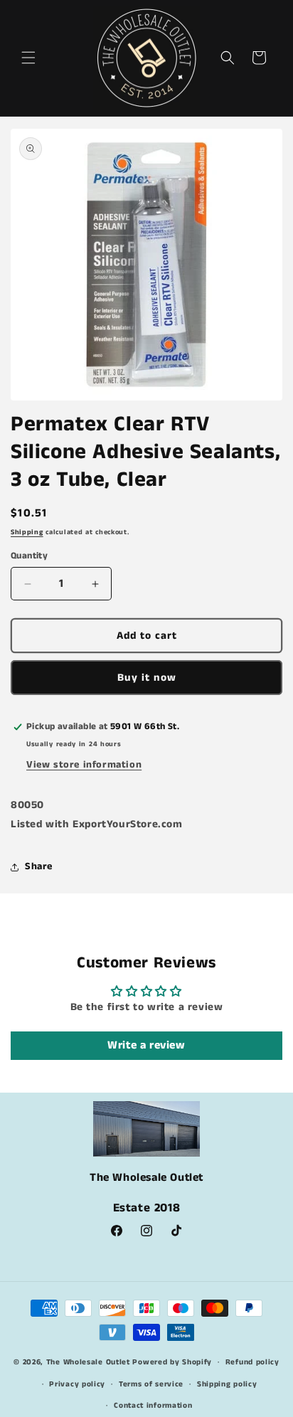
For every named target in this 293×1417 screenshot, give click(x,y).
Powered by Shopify (172, 1362)
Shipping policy (227, 1384)
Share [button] (39, 866)
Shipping (27, 532)
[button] (28, 57)
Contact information (153, 1405)
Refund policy (252, 1362)
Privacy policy (77, 1384)
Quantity (29, 556)
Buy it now (146, 677)
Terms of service (151, 1384)
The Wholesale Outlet (88, 1362)
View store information (84, 765)
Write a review (146, 1045)
